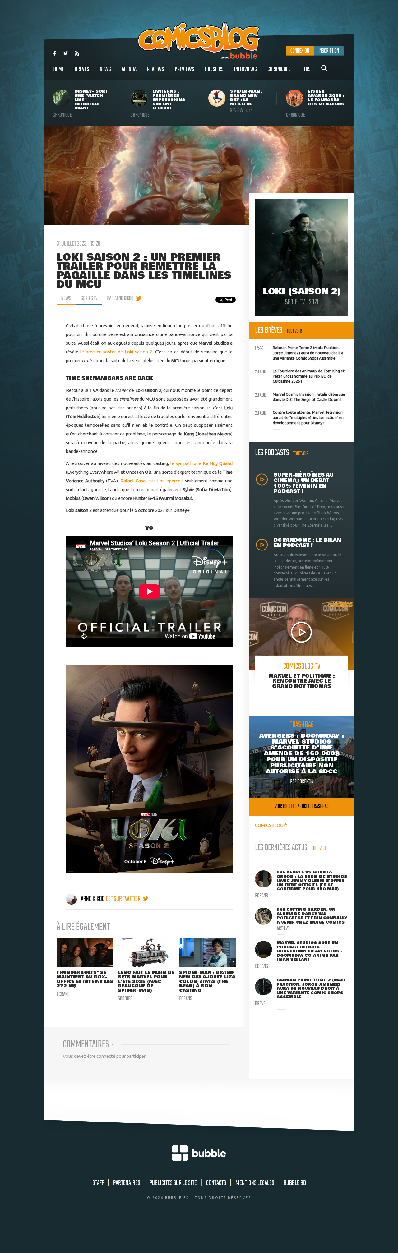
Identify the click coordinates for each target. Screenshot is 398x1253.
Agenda (129, 69)
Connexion (299, 51)
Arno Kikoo (93, 899)
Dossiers (214, 69)
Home (58, 69)
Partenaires (126, 1183)
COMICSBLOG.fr (271, 825)
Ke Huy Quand (218, 463)
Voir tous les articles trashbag (302, 806)
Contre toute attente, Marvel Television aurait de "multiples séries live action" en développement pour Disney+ (299, 417)
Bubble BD (295, 1183)
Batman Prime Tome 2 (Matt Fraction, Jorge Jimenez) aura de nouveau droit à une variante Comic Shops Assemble (299, 352)
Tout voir (294, 331)
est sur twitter (123, 899)
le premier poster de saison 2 (116, 351)
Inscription (328, 51)
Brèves (82, 69)
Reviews (155, 69)
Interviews (245, 69)
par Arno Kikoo (120, 298)
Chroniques (279, 69)
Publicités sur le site (173, 1183)
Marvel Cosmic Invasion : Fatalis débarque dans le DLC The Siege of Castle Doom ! (300, 396)
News (105, 69)
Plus (306, 69)
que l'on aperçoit (151, 480)
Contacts (216, 1183)
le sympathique (186, 463)
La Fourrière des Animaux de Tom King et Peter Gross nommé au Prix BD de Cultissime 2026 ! (300, 375)
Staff (98, 1183)
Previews (184, 69)
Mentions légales (254, 1183)
